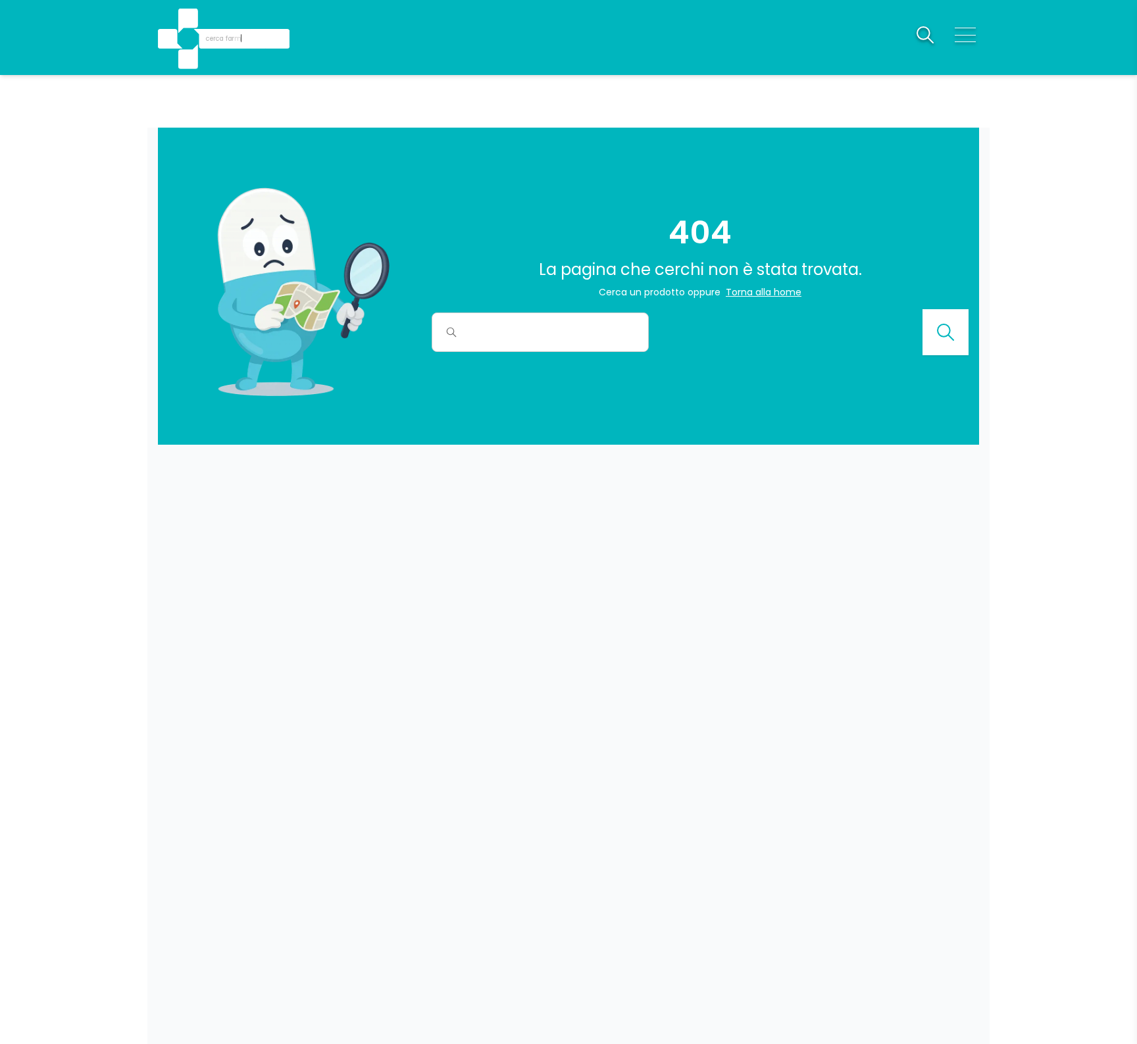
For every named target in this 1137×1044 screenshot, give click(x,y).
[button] (189, 20)
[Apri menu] (965, 35)
